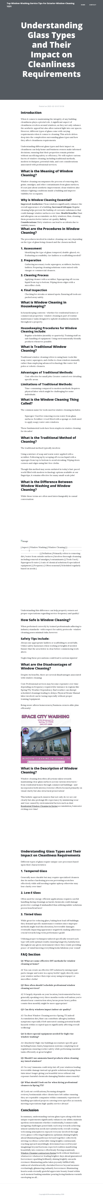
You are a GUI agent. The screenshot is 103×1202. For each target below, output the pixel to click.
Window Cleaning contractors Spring (38, 1153)
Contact (92, 5)
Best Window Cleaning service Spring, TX (47, 1015)
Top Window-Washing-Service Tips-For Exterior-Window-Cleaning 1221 (40, 5)
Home (83, 5)
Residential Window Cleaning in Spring (39, 806)
